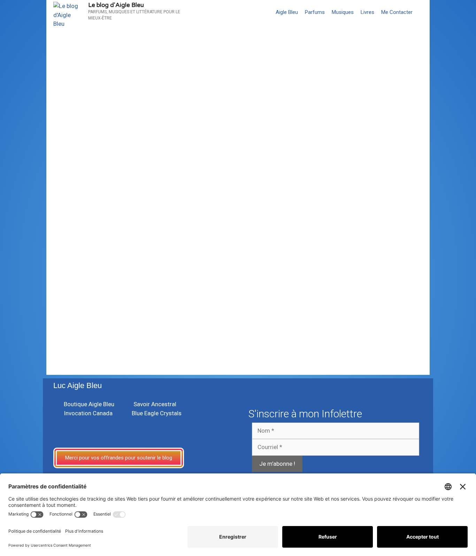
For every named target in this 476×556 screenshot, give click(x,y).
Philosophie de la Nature (95, 327)
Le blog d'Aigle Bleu (116, 5)
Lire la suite (75, 308)
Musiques (343, 12)
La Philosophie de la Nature (147, 273)
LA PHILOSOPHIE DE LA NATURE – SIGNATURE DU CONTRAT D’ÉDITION (227, 72)
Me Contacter (397, 12)
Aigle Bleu (287, 12)
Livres (367, 12)
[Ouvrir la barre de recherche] (423, 12)
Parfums (315, 12)
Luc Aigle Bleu (77, 385)
